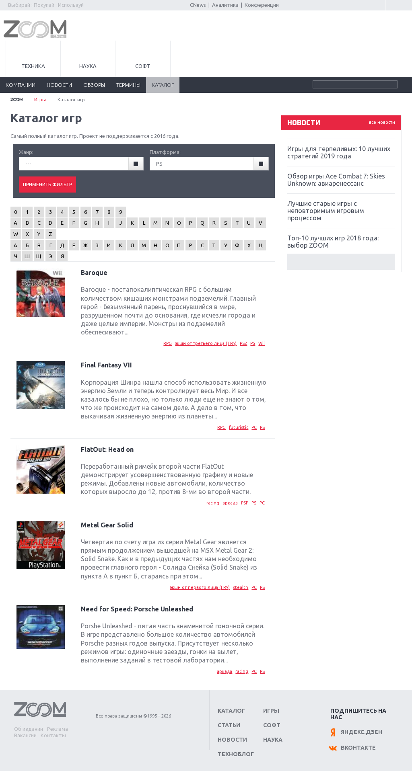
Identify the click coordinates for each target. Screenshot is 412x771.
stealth (240, 587)
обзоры (94, 85)
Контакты (53, 735)
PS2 (243, 343)
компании (20, 85)
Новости (232, 739)
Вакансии (25, 735)
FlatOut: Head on (107, 449)
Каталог (231, 710)
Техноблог (236, 754)
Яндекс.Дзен (361, 732)
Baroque (94, 272)
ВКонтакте (358, 747)
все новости (382, 122)
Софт (142, 66)
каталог (163, 85)
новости (59, 85)
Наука (88, 66)
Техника (33, 66)
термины (128, 85)
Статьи (229, 725)
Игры (40, 99)
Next (341, 262)
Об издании (28, 729)
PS (252, 343)
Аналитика (225, 5)
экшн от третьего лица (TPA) (206, 343)
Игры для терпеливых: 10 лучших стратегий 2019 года (338, 152)
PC (254, 427)
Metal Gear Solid (107, 525)
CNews (198, 5)
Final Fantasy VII (106, 365)
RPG (167, 343)
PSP (244, 502)
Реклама (57, 729)
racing (212, 502)
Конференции (262, 5)
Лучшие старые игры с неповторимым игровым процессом (325, 210)
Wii (261, 343)
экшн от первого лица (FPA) (200, 587)
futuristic (238, 427)
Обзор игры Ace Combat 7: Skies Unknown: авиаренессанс (336, 179)
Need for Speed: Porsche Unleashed (137, 609)
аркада (230, 502)
